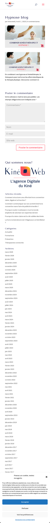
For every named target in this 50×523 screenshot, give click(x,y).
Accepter (25, 502)
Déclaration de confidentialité (25, 520)
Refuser (25, 508)
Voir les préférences (25, 515)
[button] (46, 477)
